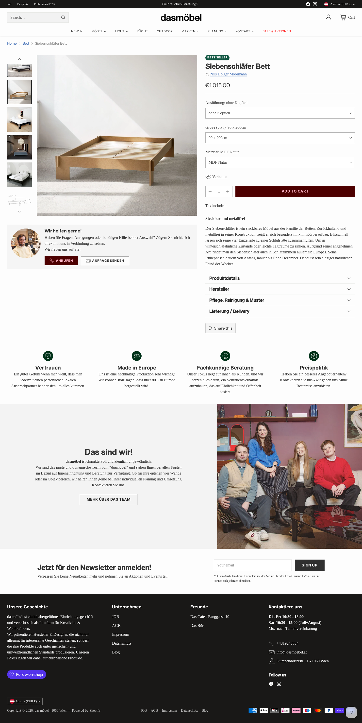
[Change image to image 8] (19, 174)
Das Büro (197, 625)
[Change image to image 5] (19, 92)
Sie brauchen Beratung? (180, 4)
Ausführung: (226, 103)
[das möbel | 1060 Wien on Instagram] (315, 5)
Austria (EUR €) (340, 4)
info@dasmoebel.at (292, 652)
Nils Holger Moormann (228, 74)
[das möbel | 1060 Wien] (181, 17)
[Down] (19, 211)
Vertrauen (219, 177)
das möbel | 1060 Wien (50, 710)
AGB (116, 625)
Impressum (120, 634)
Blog (116, 652)
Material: (222, 152)
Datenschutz (121, 643)
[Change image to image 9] (19, 202)
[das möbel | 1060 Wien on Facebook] (308, 5)
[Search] (63, 17)
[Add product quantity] (227, 191)
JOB (115, 617)
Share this (223, 328)
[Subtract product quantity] (210, 191)
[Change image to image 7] (19, 147)
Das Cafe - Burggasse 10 (209, 617)
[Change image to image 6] (19, 119)
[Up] (19, 59)
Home (12, 43)
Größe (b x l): (225, 127)
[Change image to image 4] (19, 64)
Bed (26, 43)
